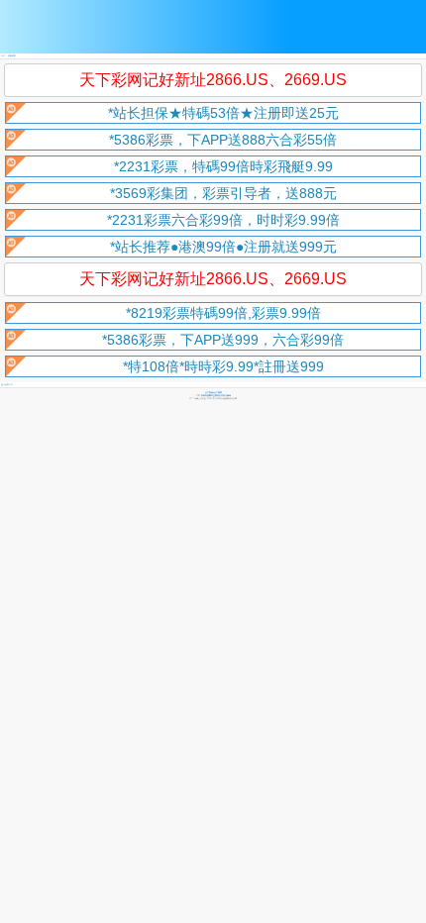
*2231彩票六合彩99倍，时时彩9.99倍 (223, 220)
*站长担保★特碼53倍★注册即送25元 (223, 113)
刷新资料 (12, 55)
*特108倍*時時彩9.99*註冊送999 (223, 366)
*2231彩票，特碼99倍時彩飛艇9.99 (223, 166)
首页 (3, 55)
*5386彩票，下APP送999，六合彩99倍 (223, 340)
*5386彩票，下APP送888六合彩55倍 (223, 140)
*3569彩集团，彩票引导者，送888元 (223, 193)
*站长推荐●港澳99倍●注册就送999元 (223, 247)
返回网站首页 (7, 384)
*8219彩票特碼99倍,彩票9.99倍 (223, 313)
